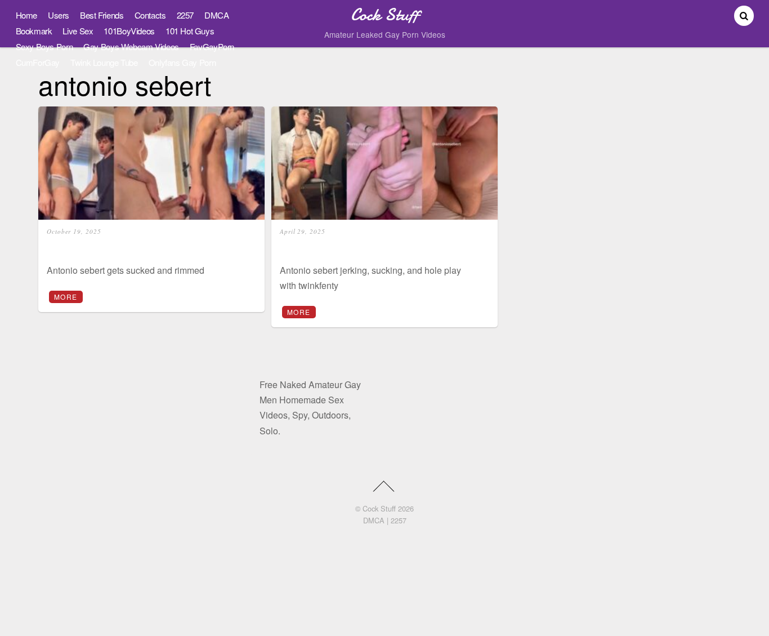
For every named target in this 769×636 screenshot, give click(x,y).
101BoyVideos (129, 31)
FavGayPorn (212, 46)
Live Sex (77, 31)
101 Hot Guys (190, 31)
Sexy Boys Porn (44, 46)
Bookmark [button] (34, 31)
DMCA (216, 15)
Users (58, 15)
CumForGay (38, 62)
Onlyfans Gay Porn (182, 62)
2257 (185, 15)
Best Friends (101, 15)
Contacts (150, 15)
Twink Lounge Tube (104, 62)
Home (26, 15)
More (65, 296)
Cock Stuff (379, 508)
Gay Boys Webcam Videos (131, 46)
